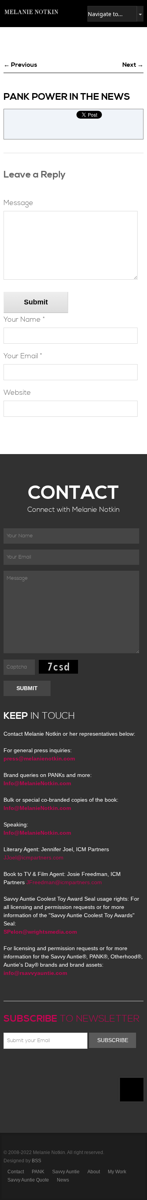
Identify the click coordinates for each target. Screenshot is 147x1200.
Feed (88, 1067)
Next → (132, 65)
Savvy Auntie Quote (28, 1180)
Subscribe (112, 1040)
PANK (38, 1171)
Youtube (53, 1067)
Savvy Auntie (66, 1171)
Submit (36, 302)
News (63, 1180)
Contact (15, 1171)
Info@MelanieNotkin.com (37, 783)
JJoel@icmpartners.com (34, 857)
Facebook (19, 1067)
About (93, 1171)
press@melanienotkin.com (39, 758)
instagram (76, 1067)
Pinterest (42, 1067)
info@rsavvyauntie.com (35, 973)
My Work (117, 1171)
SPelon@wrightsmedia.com (40, 932)
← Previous (20, 65)
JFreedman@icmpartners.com (64, 882)
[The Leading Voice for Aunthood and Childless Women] (31, 12)
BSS (36, 1160)
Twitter (31, 1067)
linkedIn (65, 1067)
